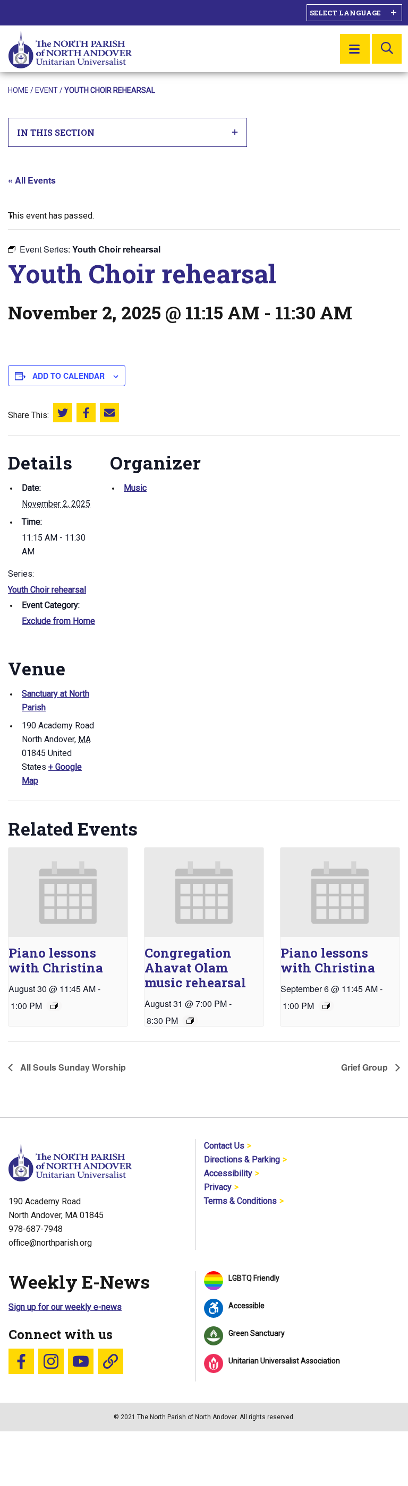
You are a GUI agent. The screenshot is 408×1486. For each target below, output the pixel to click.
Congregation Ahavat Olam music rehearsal (195, 967)
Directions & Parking (242, 1159)
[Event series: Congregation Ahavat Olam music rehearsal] (190, 1021)
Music (135, 488)
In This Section (56, 132)
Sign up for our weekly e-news (65, 1307)
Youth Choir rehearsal (47, 590)
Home (18, 90)
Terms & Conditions (240, 1201)
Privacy (218, 1187)
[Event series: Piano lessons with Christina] (54, 1006)
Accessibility (228, 1173)
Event (46, 90)
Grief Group (365, 1067)
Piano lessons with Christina (55, 960)
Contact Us (224, 1146)
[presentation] (68, 892)
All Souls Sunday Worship (72, 1067)
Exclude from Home (58, 621)
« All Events (32, 180)
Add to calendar (68, 375)
